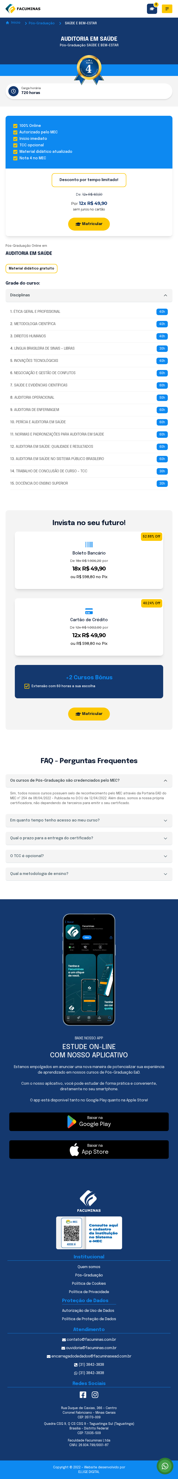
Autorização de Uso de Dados (88, 1311)
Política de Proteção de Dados (89, 1319)
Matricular (92, 224)
